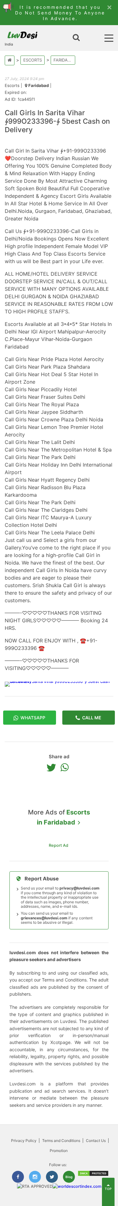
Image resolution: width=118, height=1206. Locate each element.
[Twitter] (53, 767)
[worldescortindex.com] (77, 1186)
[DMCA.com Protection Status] (93, 1175)
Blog (68, 1177)
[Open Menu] (108, 38)
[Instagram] (35, 1177)
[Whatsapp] (66, 767)
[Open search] (76, 38)
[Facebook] (18, 1177)
